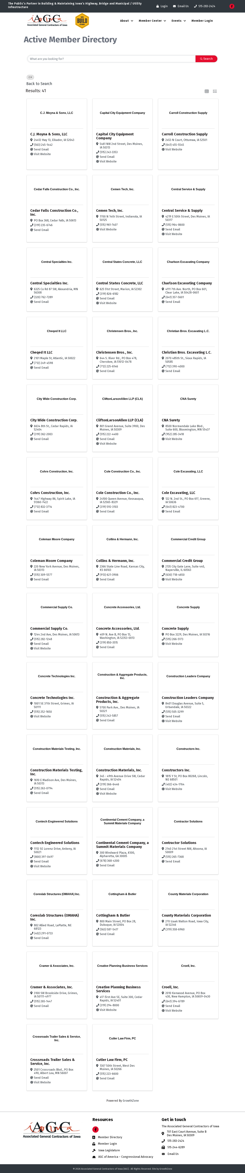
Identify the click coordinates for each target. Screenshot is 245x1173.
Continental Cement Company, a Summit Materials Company (122, 845)
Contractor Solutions (179, 843)
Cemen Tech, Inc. (109, 210)
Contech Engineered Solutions (54, 843)
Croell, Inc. (170, 987)
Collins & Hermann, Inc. (115, 561)
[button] (206, 91)
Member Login (202, 20)
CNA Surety (171, 420)
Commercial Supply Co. (49, 628)
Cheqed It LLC (41, 352)
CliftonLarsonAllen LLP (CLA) (119, 420)
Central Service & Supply (182, 210)
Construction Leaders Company (188, 698)
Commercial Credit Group (182, 561)
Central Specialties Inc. (49, 283)
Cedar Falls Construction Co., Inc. (54, 212)
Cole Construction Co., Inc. (117, 493)
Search (208, 58)
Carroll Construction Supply (185, 134)
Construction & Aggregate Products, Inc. (117, 700)
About (124, 20)
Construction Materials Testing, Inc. (56, 772)
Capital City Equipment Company (115, 136)
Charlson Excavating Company (187, 283)
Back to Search (39, 83)
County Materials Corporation (186, 915)
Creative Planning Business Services (118, 989)
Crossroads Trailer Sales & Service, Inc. (52, 1062)
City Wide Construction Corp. (53, 420)
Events (177, 20)
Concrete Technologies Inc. (52, 698)
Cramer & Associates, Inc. (51, 987)
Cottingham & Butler (113, 915)
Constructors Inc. (176, 770)
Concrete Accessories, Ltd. (118, 628)
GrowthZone (131, 1100)
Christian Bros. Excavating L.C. (186, 352)
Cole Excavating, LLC (178, 493)
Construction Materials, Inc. (119, 770)
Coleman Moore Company (51, 561)
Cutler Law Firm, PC (112, 1060)
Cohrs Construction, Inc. (50, 493)
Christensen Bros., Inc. (114, 352)
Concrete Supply (175, 628)
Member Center (150, 20)
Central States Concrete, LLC (119, 283)
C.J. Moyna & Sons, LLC (48, 134)
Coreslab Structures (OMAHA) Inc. (54, 917)
